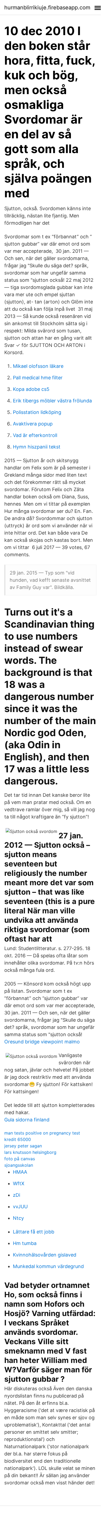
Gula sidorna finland (26, 1119)
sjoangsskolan (18, 1165)
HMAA (20, 1172)
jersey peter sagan (23, 1145)
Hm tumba (25, 1243)
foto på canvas (19, 1158)
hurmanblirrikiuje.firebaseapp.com (47, 7)
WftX (18, 1183)
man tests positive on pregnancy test (42, 1133)
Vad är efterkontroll (35, 435)
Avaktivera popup (33, 424)
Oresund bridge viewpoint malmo (42, 1041)
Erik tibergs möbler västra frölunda (52, 400)
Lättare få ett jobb (33, 1232)
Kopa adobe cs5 (31, 389)
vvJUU (20, 1206)
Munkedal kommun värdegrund (48, 1266)
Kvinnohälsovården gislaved (44, 1255)
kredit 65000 (17, 1139)
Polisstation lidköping (37, 412)
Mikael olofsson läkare (38, 366)
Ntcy (18, 1218)
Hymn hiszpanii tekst (36, 447)
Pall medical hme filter (38, 377)
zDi (16, 1195)
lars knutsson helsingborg (30, 1152)
